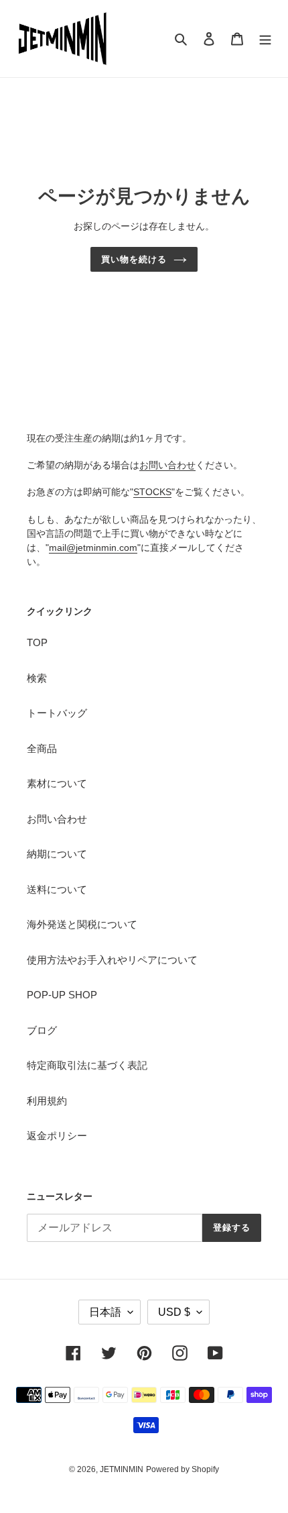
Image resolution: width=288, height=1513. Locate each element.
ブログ (42, 1030)
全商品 (42, 748)
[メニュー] (265, 38)
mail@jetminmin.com (93, 547)
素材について (57, 783)
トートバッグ (57, 713)
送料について (57, 889)
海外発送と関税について (82, 924)
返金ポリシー (57, 1135)
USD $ (174, 1312)
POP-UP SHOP (62, 994)
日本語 (105, 1312)
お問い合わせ (167, 465)
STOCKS (152, 491)
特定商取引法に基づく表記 (87, 1065)
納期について (57, 853)
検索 (37, 678)
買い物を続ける (134, 259)
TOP (37, 642)
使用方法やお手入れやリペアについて (112, 960)
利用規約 (47, 1100)
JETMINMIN (121, 1469)
